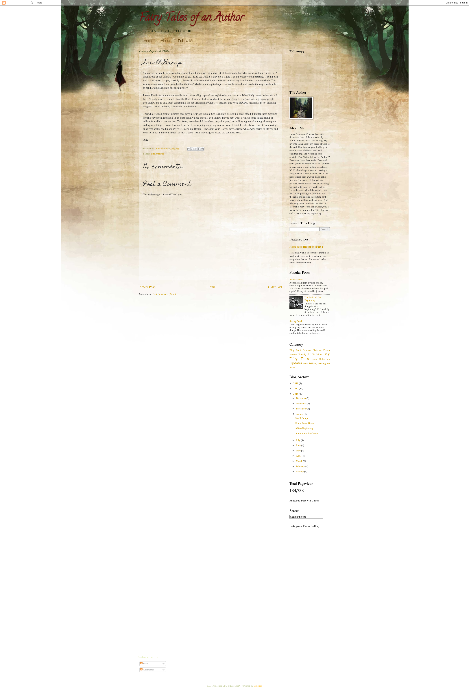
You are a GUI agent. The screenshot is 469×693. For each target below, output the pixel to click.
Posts (145, 663)
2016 (296, 394)
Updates (160, 153)
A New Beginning (304, 428)
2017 (296, 388)
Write (305, 364)
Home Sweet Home (304, 423)
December (301, 398)
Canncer (307, 350)
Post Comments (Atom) (164, 294)
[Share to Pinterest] (202, 149)
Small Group (301, 418)
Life (153, 153)
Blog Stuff (295, 350)
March (299, 461)
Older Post (275, 287)
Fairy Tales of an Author (191, 18)
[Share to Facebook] (199, 149)
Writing (313, 363)
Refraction (324, 359)
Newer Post (147, 287)
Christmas (317, 350)
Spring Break (295, 321)
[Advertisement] (309, 589)
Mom (319, 354)
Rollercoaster (296, 279)
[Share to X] (195, 149)
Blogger (258, 686)
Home (148, 41)
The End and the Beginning (312, 299)
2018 (296, 383)
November (301, 403)
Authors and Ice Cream (306, 433)
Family (302, 354)
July (298, 440)
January (300, 471)
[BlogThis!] (192, 149)
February (300, 466)
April (299, 456)
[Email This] (189, 149)
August (300, 414)
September (301, 408)
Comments (148, 669)
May (298, 450)
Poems (314, 359)
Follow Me (186, 41)
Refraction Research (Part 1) (306, 246)
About (165, 41)
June (298, 445)
